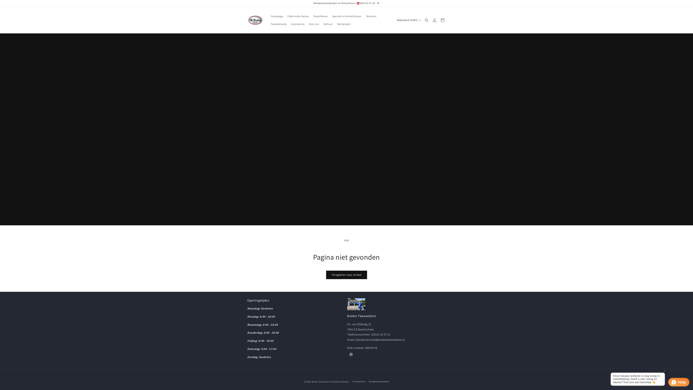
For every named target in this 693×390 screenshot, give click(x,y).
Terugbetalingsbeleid (379, 381)
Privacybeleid (358, 381)
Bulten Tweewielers (320, 381)
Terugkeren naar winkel (347, 274)
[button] (427, 20)
